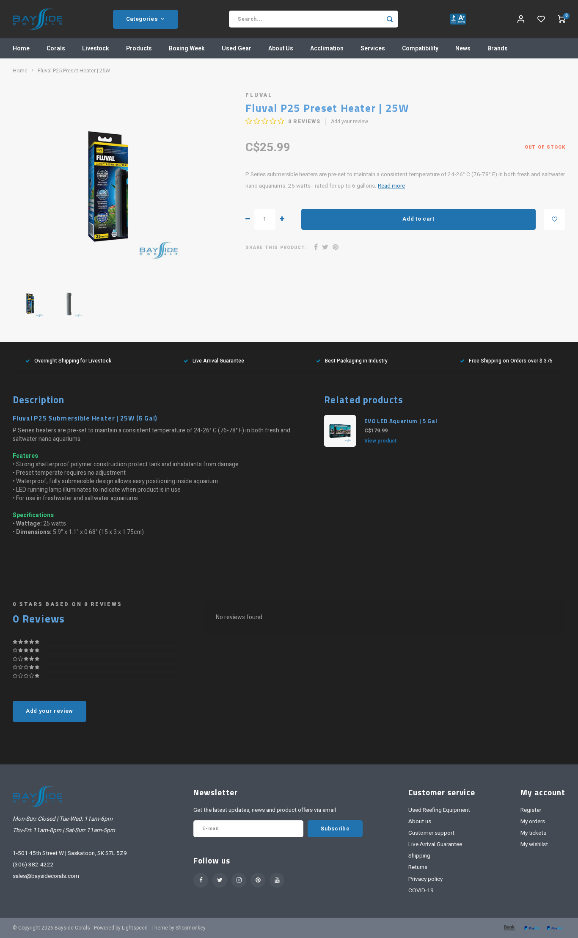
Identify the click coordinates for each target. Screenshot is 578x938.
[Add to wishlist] (554, 219)
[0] (561, 19)
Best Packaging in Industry (356, 361)
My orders (532, 821)
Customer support (431, 833)
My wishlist (534, 844)
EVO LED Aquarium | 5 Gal (401, 421)
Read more (391, 186)
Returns (417, 867)
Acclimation (327, 48)
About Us (280, 48)
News (463, 48)
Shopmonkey (191, 928)
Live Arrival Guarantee (218, 361)
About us (419, 821)
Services (373, 48)
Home (21, 48)
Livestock (95, 48)
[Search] (389, 19)
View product (380, 441)
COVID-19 (421, 890)
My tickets (533, 833)
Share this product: (276, 247)
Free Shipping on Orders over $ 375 (511, 361)
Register (530, 810)
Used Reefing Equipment (439, 810)
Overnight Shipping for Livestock (72, 361)
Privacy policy (425, 879)
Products (139, 48)
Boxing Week (187, 48)
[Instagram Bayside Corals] (238, 880)
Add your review (349, 121)
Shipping (419, 856)
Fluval (258, 95)
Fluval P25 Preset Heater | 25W (74, 71)
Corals (56, 48)
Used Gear (236, 48)
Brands (497, 48)
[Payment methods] (508, 927)
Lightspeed (135, 928)
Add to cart (418, 219)
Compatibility (420, 48)
